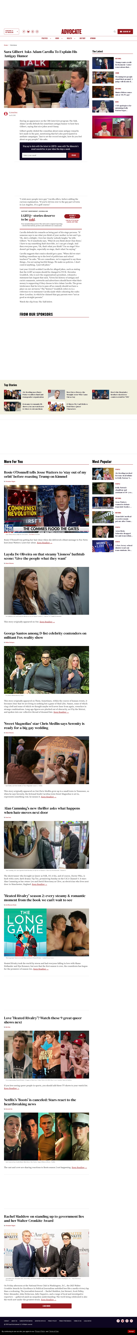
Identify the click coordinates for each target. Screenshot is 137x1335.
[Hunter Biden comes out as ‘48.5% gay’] (103, 92)
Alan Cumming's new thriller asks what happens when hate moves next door (42, 810)
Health (69, 38)
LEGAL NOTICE (87, 1321)
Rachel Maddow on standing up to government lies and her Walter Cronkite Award (44, 1218)
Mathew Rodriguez (10, 642)
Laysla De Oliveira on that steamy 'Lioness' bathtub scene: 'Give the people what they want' (44, 556)
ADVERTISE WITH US (40, 1321)
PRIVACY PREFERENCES (65, 1321)
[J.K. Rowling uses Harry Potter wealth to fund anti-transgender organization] (12, 395)
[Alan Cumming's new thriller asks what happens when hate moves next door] (46, 845)
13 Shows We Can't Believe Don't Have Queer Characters (77, 406)
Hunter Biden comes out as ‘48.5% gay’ (123, 93)
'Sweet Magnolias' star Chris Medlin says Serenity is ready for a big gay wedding (44, 725)
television (13, 45)
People (117, 469)
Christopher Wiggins (10, 481)
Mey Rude (8, 1027)
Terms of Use (53, 1331)
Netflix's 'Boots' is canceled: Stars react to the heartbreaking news (40, 1101)
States (117, 542)
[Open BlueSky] (28, 31)
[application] (112, 127)
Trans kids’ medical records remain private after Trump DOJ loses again (123, 520)
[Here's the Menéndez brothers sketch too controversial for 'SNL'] (100, 395)
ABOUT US (14, 1321)
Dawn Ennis (8, 817)
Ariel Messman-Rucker (11, 905)
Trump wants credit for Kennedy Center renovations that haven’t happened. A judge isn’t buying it (123, 67)
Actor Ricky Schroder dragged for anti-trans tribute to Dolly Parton (123, 534)
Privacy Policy (40, 1331)
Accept (131, 1331)
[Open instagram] (37, 31)
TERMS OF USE (77, 1321)
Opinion (92, 38)
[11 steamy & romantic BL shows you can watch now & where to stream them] (12, 406)
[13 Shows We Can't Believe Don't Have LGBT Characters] (56, 406)
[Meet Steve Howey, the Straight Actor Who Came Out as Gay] (56, 394)
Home (6, 45)
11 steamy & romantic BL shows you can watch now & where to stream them (33, 406)
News (57, 38)
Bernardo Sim (9, 1109)
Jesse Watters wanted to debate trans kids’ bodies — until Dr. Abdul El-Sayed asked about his (123, 508)
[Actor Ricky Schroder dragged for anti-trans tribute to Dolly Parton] (103, 532)
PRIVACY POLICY (52, 1321)
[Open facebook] (23, 31)
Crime (117, 73)
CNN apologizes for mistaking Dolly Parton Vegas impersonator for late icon (123, 110)
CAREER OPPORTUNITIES (26, 1321)
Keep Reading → (44, 542)
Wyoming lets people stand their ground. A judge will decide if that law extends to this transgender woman (124, 82)
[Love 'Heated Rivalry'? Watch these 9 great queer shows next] (46, 1054)
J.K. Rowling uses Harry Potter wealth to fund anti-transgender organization (33, 394)
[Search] (115, 31)
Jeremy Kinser (14, 112)
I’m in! (74, 155)
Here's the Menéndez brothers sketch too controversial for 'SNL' (120, 394)
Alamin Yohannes (10, 563)
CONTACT (6, 1321)
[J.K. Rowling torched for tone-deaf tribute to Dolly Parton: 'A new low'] (103, 474)
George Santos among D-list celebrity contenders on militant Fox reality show (45, 635)
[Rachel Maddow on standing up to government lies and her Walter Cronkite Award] (46, 1253)
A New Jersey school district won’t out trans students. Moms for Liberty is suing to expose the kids (124, 550)
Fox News (32, 534)
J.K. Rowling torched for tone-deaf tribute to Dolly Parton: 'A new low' (123, 477)
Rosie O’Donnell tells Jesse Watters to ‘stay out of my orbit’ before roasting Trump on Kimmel (45, 474)
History (82, 38)
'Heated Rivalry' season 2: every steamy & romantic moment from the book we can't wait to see (44, 897)
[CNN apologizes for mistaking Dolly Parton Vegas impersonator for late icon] (103, 106)
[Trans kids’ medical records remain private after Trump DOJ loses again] (103, 517)
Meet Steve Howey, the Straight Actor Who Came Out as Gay (77, 394)
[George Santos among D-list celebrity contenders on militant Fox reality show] (46, 670)
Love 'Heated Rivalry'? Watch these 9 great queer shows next (43, 1020)
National (118, 59)
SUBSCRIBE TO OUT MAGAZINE (9, 31)
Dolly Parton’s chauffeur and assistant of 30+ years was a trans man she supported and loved (124, 492)
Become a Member (72, 216)
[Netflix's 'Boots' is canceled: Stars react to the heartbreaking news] (46, 1136)
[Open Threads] (32, 31)
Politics (45, 38)
